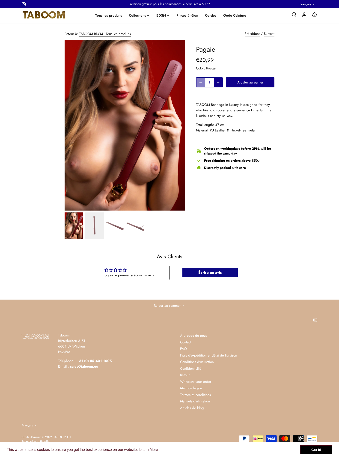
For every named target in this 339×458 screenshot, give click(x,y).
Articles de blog (192, 407)
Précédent (252, 33)
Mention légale (191, 388)
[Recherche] (294, 14)
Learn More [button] (148, 450)
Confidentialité (191, 368)
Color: (200, 68)
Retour (185, 375)
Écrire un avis (210, 272)
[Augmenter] (218, 82)
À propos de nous (193, 335)
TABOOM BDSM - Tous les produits (105, 33)
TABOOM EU (62, 437)
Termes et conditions (195, 394)
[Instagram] (24, 4)
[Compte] (304, 14)
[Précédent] (71, 125)
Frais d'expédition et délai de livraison (208, 355)
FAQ (183, 348)
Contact (185, 342)
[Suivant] (178, 125)
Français (305, 4)
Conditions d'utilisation (197, 361)
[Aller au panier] (314, 14)
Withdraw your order (195, 381)
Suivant (269, 33)
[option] (125, 125)
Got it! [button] (316, 450)
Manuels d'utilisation (195, 401)
